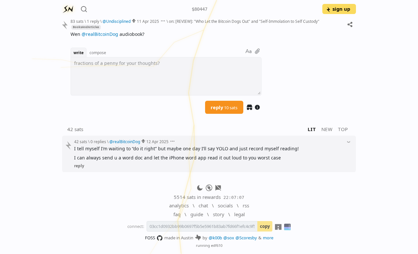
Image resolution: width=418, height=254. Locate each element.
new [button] (327, 129)
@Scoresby (246, 238)
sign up (341, 9)
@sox (228, 238)
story (218, 214)
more (268, 238)
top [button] (343, 129)
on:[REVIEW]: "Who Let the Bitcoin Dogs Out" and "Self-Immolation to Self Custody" (244, 21)
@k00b (215, 238)
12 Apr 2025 (157, 141)
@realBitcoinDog (100, 34)
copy (265, 226)
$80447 (199, 9)
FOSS (150, 238)
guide (196, 214)
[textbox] (211, 34)
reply (224, 107)
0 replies (98, 141)
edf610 (216, 245)
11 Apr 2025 (148, 21)
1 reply (93, 21)
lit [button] (312, 129)
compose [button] (97, 52)
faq (177, 214)
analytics (179, 205)
